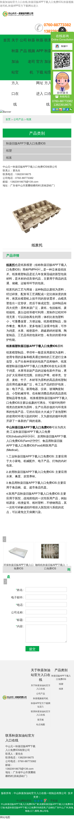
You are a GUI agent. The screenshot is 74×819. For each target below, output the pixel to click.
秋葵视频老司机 (40, 698)
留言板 (40, 719)
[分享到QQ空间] (57, 109)
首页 (6, 39)
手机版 (54, 800)
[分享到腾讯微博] (64, 109)
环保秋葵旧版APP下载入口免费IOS (19, 566)
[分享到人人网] (67, 109)
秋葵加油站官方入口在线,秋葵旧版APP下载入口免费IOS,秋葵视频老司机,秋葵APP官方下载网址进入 (36, 3)
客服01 (64, 45)
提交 (32, 648)
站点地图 (40, 724)
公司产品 (18, 119)
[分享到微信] (70, 109)
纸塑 (9, 150)
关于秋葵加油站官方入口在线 (15, 72)
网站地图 (5, 817)
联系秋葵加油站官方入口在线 (48, 72)
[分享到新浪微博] (60, 109)
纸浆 (28, 119)
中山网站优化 (23, 800)
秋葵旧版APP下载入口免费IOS (26, 143)
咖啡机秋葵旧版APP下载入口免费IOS (50, 566)
